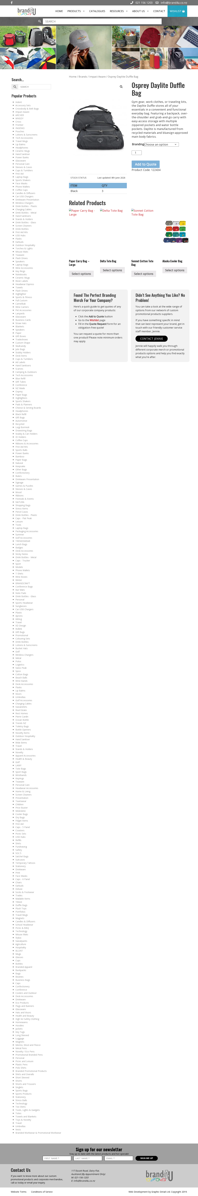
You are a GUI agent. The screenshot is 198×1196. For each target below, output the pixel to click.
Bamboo (19, 456)
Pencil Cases (21, 511)
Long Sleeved (22, 1035)
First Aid (19, 173)
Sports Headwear (24, 602)
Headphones (21, 147)
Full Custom (21, 300)
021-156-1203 (81, 1177)
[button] (121, 86)
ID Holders (20, 437)
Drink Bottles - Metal (25, 212)
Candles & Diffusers (25, 193)
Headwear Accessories (26, 788)
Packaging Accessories (26, 531)
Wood (18, 492)
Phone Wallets (22, 186)
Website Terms (18, 1191)
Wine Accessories (24, 267)
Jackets (19, 1028)
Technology (21, 931)
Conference (21, 384)
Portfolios (20, 911)
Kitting (18, 619)
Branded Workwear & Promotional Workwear (38, 1132)
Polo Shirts (20, 1067)
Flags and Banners (24, 1005)
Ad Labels (20, 362)
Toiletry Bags (22, 726)
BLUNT (19, 950)
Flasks (18, 238)
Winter (18, 580)
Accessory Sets (23, 105)
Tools (18, 524)
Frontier (19, 124)
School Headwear (24, 924)
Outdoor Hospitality (25, 245)
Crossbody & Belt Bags (27, 108)
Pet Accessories (23, 310)
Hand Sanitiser (22, 154)
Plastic (18, 612)
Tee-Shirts (20, 1106)
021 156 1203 (144, 2)
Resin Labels (21, 280)
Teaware (19, 254)
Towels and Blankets (25, 1116)
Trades (18, 895)
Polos (18, 661)
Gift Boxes (20, 336)
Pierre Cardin (21, 716)
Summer (19, 534)
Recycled (19, 424)
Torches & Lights (24, 248)
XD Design (20, 625)
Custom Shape (22, 342)
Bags (18, 973)
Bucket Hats (21, 648)
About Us (138, 11)
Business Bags (22, 979)
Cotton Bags (21, 674)
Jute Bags (20, 349)
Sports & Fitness (23, 297)
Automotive (21, 420)
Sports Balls (21, 450)
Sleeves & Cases (23, 167)
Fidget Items (21, 820)
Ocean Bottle (22, 719)
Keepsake (20, 466)
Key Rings (20, 271)
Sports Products (23, 1093)
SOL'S (18, 853)
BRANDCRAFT (22, 583)
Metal (18, 658)
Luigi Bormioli (22, 427)
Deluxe (18, 888)
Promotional (21, 635)
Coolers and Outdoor (26, 992)
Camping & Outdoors (26, 371)
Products (74, 11)
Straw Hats (20, 323)
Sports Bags (21, 1090)
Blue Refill (20, 378)
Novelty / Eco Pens (24, 1051)
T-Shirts (19, 573)
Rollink (18, 628)
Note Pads (20, 593)
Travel (18, 622)
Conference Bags (24, 586)
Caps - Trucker (22, 560)
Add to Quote (145, 164)
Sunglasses (21, 606)
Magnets (19, 918)
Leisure (19, 521)
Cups (17, 960)
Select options (81, 274)
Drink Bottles (22, 228)
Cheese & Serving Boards (28, 407)
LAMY (18, 765)
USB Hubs (20, 235)
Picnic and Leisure (24, 1061)
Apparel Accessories (25, 755)
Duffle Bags (21, 905)
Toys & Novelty (23, 1119)
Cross (18, 121)
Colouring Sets (22, 638)
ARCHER (19, 115)
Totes (18, 1113)
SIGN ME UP (146, 1158)
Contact (159, 11)
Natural (19, 463)
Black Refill (20, 414)
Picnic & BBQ (22, 927)
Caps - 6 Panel (22, 879)
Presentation (21, 797)
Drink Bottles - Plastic (26, 206)
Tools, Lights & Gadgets (27, 1110)
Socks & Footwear (24, 892)
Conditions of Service (42, 1191)
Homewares (21, 1022)
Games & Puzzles (24, 485)
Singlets (19, 1087)
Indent (18, 102)
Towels (19, 287)
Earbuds (19, 241)
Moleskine (20, 810)
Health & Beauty (23, 758)
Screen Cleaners (23, 225)
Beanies (19, 976)
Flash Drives (21, 258)
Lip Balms (20, 144)
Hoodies (19, 1025)
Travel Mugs (21, 141)
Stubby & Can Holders (26, 433)
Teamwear (20, 801)
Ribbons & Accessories (26, 443)
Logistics (19, 664)
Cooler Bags (21, 814)
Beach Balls (21, 677)
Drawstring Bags (23, 430)
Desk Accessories (24, 550)
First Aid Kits (21, 232)
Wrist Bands (21, 680)
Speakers (20, 261)
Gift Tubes (20, 381)
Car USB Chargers (24, 196)
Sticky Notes (21, 554)
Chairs (18, 882)
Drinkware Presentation (27, 199)
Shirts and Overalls (24, 1074)
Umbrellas (20, 697)
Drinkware (20, 869)
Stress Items (21, 508)
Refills (18, 840)
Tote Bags (20, 768)
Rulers (18, 476)
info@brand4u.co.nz (173, 2)
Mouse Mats (21, 251)
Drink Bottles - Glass (25, 222)
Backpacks (20, 970)
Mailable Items (22, 898)
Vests (18, 1129)
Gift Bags (20, 417)
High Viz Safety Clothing (27, 1018)
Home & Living (22, 791)
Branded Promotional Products (31, 1071)
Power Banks (22, 157)
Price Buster (21, 807)
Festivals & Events (24, 498)
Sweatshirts (21, 706)
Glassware (20, 160)
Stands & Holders (24, 219)
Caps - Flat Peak (23, 518)
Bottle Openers (23, 729)
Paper (18, 332)
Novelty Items (22, 732)
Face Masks (21, 183)
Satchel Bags (21, 856)
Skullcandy (20, 345)
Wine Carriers (22, 306)
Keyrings (19, 778)
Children (19, 804)
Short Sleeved (22, 1077)
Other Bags (21, 469)
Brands (83, 76)
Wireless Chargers (24, 202)
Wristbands (21, 775)
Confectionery (22, 472)
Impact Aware (22, 111)
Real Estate (21, 710)
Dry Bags (20, 817)
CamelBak (20, 303)
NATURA (19, 502)
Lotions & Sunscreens (26, 134)
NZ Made (20, 388)
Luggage (19, 1038)
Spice (18, 671)
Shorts (18, 1080)
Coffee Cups (21, 189)
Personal (19, 599)
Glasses (19, 957)
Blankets (19, 326)
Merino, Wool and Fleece (28, 1045)
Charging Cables (23, 209)
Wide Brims (21, 742)
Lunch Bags (21, 544)
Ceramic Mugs (22, 150)
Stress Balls (21, 1100)
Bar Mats (20, 589)
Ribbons (19, 495)
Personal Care (22, 163)
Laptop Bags (21, 176)
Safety (18, 849)
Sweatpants (21, 940)
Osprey (19, 391)
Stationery (20, 866)
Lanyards (20, 313)
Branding (138, 144)
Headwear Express (24, 284)
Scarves (19, 368)
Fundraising (21, 846)
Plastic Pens (21, 1064)
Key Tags (20, 1031)
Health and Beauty (24, 1015)
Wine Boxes (21, 576)
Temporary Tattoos (25, 862)
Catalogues (97, 11)
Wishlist (176, 11)
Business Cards (23, 319)
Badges (19, 547)
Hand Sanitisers (23, 215)
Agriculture (20, 944)
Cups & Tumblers (24, 170)
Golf (17, 651)
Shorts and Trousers (25, 1084)
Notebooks (21, 274)
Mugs (18, 953)
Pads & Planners (23, 404)
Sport (18, 563)
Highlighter (20, 293)
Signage (19, 482)
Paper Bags (21, 394)
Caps (17, 983)
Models (19, 567)
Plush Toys (20, 908)
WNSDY (19, 118)
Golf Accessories (23, 537)
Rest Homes (21, 713)
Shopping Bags (22, 505)
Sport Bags (21, 771)
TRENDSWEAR (22, 541)
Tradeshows (21, 339)
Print (17, 872)
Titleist (18, 901)
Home (59, 11)
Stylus (18, 937)
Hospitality (20, 947)
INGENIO (20, 128)
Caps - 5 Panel (22, 827)
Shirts (18, 843)
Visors (18, 693)
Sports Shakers (22, 180)
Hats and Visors (23, 1012)
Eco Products (22, 1002)
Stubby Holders (23, 352)
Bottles (19, 963)
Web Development (138, 1191)
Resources (117, 11)
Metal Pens (21, 1048)
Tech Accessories (24, 137)
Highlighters (21, 397)
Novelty (19, 752)
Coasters (19, 830)
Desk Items (21, 355)
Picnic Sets (20, 833)
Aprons (19, 615)
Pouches (19, 131)
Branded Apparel (23, 966)
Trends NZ (20, 723)
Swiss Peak (21, 667)
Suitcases (20, 859)
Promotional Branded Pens (29, 1054)
